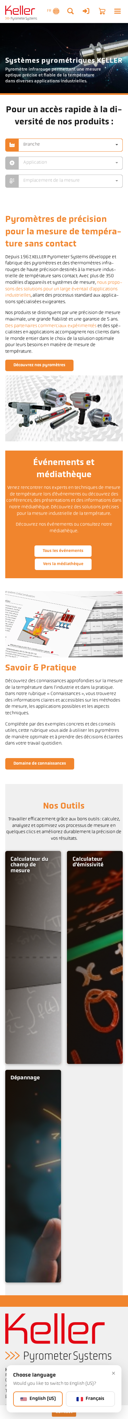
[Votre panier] (102, 11)
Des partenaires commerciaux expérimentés (50, 326)
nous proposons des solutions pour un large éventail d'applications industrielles (63, 289)
